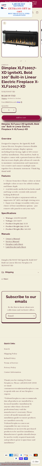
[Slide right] (25, 61)
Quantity (5, 106)
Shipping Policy (10, 354)
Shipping (4, 98)
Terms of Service (11, 363)
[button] (32, 12)
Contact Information (12, 372)
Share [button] (6, 279)
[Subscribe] (34, 315)
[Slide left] (16, 61)
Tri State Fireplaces (16, 462)
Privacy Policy (10, 367)
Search (7, 349)
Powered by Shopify (30, 462)
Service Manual (12, 241)
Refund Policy (10, 358)
